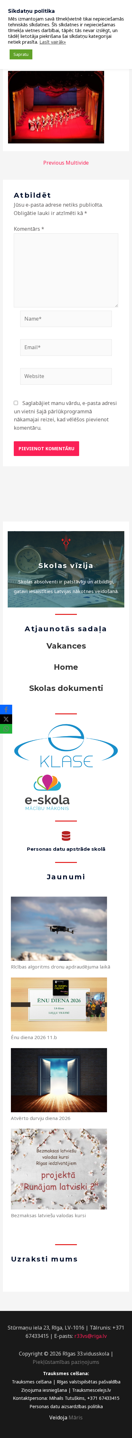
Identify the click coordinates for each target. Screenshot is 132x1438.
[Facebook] (6, 709)
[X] (6, 719)
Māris (76, 1417)
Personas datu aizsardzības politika (66, 1406)
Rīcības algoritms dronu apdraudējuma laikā (60, 966)
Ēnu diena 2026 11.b (34, 1037)
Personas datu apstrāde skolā (66, 849)
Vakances (66, 645)
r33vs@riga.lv (90, 1335)
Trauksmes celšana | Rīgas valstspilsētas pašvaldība (66, 1382)
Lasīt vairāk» (52, 42)
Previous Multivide (66, 162)
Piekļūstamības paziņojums (66, 1361)
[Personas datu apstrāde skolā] (66, 836)
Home (66, 667)
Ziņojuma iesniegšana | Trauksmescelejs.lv (66, 1390)
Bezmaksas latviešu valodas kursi (48, 1215)
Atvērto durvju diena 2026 (40, 1118)
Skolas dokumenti (66, 688)
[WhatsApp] (6, 729)
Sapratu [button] (21, 54)
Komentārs (29, 228)
